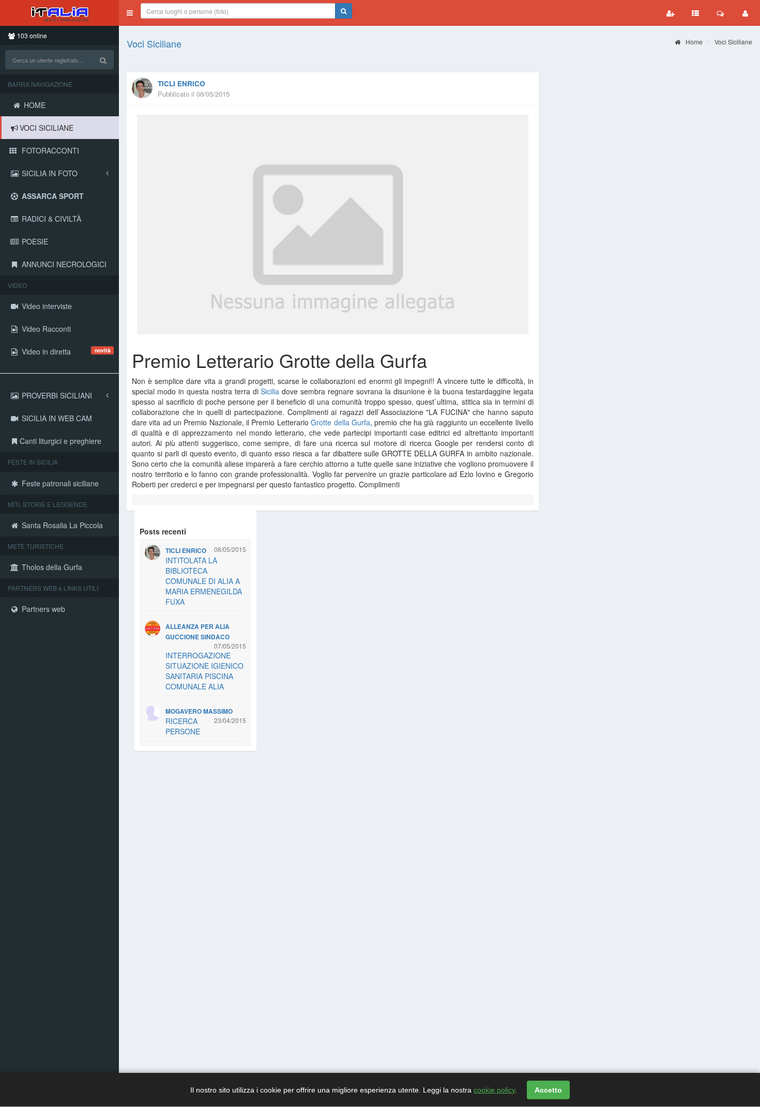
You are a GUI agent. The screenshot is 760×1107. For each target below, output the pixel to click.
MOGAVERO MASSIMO (199, 711)
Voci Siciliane (154, 43)
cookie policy (494, 1090)
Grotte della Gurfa (340, 422)
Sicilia (270, 391)
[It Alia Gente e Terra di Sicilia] (59, 13)
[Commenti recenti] (720, 13)
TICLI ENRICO (181, 83)
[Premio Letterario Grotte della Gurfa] (333, 225)
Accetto (548, 1090)
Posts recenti (163, 531)
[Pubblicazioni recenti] (695, 13)
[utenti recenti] (670, 13)
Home (693, 41)
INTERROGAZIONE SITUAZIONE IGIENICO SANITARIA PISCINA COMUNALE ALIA (204, 670)
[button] (130, 13)
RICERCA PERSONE (182, 726)
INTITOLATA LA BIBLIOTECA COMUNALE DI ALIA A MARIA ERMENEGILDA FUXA (203, 581)
